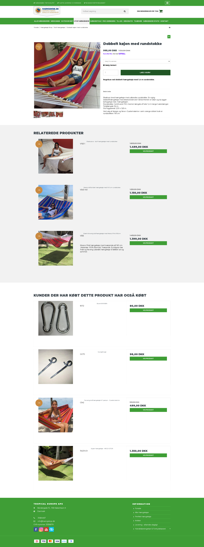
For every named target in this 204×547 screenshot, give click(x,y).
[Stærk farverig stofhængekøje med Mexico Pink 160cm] (56, 253)
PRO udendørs (109, 21)
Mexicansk (55, 21)
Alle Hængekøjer (42, 21)
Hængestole (95, 21)
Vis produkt (148, 151)
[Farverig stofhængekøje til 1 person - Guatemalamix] (56, 420)
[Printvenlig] (169, 27)
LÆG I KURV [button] (145, 72)
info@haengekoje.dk (46, 521)
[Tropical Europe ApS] (47, 11)
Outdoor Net (67, 21)
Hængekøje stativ (151, 21)
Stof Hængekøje (81, 21)
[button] (168, 36)
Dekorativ (128, 21)
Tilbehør (138, 21)
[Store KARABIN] (56, 323)
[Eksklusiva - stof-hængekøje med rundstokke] (56, 161)
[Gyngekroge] (56, 371)
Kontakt (164, 21)
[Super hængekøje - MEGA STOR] (56, 468)
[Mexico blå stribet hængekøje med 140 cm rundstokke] (56, 207)
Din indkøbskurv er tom (147, 11)
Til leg (119, 21)
